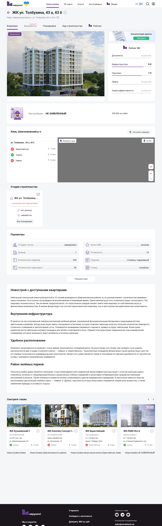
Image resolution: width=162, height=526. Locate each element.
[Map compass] (151, 166)
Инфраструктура (120, 64)
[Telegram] (122, 515)
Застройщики (95, 4)
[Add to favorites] (65, 12)
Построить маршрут (141, 132)
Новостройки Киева (16, 453)
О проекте (74, 510)
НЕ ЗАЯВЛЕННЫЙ (56, 113)
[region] (106, 159)
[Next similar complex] (153, 399)
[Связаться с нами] (117, 515)
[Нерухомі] (18, 3)
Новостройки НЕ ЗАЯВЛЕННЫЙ (140, 453)
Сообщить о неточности (80, 516)
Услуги (80, 4)
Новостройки (52, 4)
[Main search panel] (147, 3)
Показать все (81, 279)
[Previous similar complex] (148, 399)
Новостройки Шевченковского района (48, 453)
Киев (9, 17)
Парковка (116, 73)
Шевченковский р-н (22, 17)
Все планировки (24, 221)
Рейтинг (97, 26)
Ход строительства (72, 26)
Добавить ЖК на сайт (79, 522)
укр (136, 4)
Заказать (141, 38)
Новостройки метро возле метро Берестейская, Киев (96, 453)
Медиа (114, 4)
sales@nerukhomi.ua (124, 524)
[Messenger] (128, 515)
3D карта (68, 4)
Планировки (49, 26)
